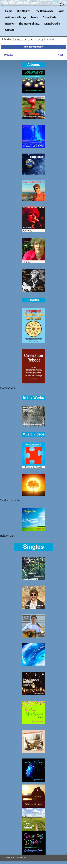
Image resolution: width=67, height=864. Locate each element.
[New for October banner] (33, 47)
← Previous (7, 55)
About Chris (49, 17)
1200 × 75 (38, 39)
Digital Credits (52, 23)
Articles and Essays (15, 17)
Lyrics (61, 11)
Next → (62, 55)
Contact (9, 29)
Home (8, 11)
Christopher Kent (19, 858)
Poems (34, 17)
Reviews (9, 23)
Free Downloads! (43, 11)
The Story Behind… (29, 23)
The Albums (23, 11)
